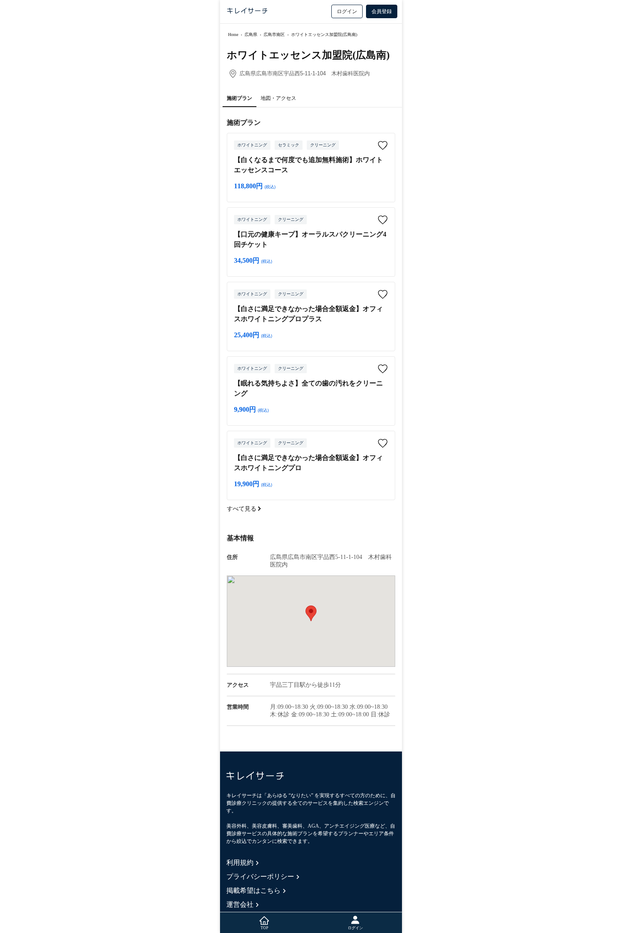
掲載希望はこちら (253, 890)
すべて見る (242, 509)
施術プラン (239, 98)
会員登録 (382, 11)
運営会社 (239, 904)
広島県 (251, 34)
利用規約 (239, 862)
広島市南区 (274, 34)
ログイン (347, 11)
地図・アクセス (278, 98)
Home (233, 34)
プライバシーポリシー (260, 876)
